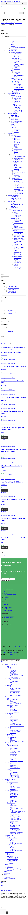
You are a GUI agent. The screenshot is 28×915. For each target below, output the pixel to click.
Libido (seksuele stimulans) (16, 823)
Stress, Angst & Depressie (16, 252)
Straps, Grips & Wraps (16, 125)
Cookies (6, 648)
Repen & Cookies (18, 87)
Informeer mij (4, 437)
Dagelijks (11, 313)
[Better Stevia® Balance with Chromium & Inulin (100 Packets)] (14, 442)
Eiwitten (13, 46)
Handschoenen (14, 119)
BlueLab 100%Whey (15, 691)
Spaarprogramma (8, 610)
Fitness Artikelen (15, 116)
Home (2, 23)
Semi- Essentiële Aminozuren (17, 149)
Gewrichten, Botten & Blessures (18, 811)
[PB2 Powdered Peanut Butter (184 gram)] (11, 360)
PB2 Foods (3, 369)
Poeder (10, 331)
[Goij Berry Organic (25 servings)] (13, 347)
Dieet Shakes (17, 72)
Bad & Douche (14, 196)
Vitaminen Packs (15, 178)
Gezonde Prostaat (14, 814)
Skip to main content (15, 1)
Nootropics (16, 169)
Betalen (5, 596)
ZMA (18, 261)
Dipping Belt (14, 115)
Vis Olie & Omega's (19, 216)
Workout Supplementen (16, 179)
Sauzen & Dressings (19, 89)
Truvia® (3, 432)
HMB (15, 146)
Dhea (15, 212)
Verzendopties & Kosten (10, 594)
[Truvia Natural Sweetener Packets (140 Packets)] (13, 512)
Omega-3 (13, 206)
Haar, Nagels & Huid (19, 236)
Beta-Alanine (17, 139)
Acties (9, 39)
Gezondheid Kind (18, 232)
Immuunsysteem (18, 241)
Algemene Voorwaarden (20, 646)
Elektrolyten (17, 181)
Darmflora (16, 221)
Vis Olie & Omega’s (15, 787)
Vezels (15, 76)
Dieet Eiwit (16, 99)
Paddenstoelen (17, 215)
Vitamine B (16, 264)
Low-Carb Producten (19, 75)
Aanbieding (13, 41)
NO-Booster (20, 193)
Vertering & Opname (19, 255)
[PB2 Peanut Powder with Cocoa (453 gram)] (12, 405)
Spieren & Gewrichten (16, 198)
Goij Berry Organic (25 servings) (11, 352)
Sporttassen (13, 124)
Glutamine (16, 144)
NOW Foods (4, 454)
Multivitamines (17, 262)
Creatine (13, 155)
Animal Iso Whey (14, 692)
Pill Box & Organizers (16, 121)
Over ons (6, 604)
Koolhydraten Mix (18, 167)
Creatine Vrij (20, 192)
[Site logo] (3, 10)
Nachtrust (16, 248)
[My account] (22, 8)
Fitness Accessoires (12, 113)
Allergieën (13, 203)
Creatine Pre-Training (19, 158)
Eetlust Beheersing (18, 59)
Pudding (12, 682)
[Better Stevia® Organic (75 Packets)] (10, 476)
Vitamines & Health (12, 209)
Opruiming (9, 870)
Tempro (12, 689)
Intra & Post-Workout (19, 182)
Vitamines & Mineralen (16, 256)
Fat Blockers (17, 61)
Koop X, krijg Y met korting (18, 47)
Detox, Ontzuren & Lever (16, 808)
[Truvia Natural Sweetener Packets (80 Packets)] (13, 532)
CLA (15, 55)
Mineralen (16, 259)
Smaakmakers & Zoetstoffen (17, 91)
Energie (16, 226)
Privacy (2, 648)
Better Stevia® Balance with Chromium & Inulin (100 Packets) (13, 450)
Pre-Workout (17, 189)
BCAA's (16, 138)
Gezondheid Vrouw (19, 235)
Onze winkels (7, 606)
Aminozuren (14, 135)
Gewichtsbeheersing (19, 227)
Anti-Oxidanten (17, 258)
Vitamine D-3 (17, 267)
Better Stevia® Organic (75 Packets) (12, 482)
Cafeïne (16, 162)
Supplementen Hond (12, 838)
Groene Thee (17, 66)
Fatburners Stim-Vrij (19, 64)
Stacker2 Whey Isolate (15, 688)
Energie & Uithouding (16, 161)
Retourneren (7, 597)
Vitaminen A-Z (17, 268)
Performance (14, 49)
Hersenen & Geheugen (19, 239)
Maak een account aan (6, 890)
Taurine (16, 152)
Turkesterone (17, 176)
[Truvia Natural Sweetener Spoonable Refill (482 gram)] (14, 423)
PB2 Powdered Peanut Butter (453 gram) (14, 397)
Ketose (15, 67)
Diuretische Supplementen (15, 57)
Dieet (12, 70)
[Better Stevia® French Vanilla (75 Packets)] (12, 460)
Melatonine (12, 789)
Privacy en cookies (8, 618)
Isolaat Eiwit (17, 101)
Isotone (15, 164)
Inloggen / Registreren (9, 878)
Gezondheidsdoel (15, 218)
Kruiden (16, 213)
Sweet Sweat (14, 127)
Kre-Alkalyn (17, 159)
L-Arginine (16, 147)
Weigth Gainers (17, 105)
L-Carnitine (17, 69)
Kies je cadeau (7, 608)
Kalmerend (16, 242)
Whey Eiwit (17, 107)
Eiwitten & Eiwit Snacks (14, 93)
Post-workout (12, 311)
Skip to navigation (5, 1)
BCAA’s (12, 716)
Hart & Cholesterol (18, 238)
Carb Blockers (17, 53)
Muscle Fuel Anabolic (15, 695)
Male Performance (15, 170)
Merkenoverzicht (8, 607)
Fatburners (16, 62)
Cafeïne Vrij (20, 190)
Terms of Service (13, 652)
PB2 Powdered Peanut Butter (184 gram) (14, 366)
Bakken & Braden (18, 79)
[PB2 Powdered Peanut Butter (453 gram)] (11, 391)
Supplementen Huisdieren (14, 201)
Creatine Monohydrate (19, 156)
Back (8, 666)
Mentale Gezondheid (19, 247)
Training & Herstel (12, 292)
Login (5, 599)
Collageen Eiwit (18, 98)
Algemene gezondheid (13, 288)
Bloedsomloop (17, 220)
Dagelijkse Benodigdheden (16, 82)
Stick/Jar (16, 130)
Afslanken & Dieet (9, 23)
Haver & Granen (18, 84)
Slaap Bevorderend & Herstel (17, 741)
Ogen (15, 250)
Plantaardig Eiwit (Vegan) (16, 675)
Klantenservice (7, 592)
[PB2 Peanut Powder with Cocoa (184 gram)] (12, 375)
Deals (12, 44)
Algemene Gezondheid (16, 210)
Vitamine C (16, 265)
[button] (8, 359)
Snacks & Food (18, 23)
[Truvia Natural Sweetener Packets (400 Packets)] (13, 493)
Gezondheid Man (18, 233)
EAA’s (11, 717)
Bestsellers (9, 685)
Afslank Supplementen (16, 52)
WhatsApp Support (8, 617)
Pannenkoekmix (18, 86)
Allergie (12, 840)
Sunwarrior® (4, 355)
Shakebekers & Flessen (16, 122)
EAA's (15, 141)
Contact (6, 593)
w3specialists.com (14, 654)
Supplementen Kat (11, 845)
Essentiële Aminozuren (19, 142)
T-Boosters (16, 175)
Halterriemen (14, 118)
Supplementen (14, 199)
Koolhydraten (17, 166)
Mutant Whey (13, 693)
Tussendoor (11, 310)
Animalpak (13, 153)
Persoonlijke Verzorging (13, 195)
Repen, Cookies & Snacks (17, 108)
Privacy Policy (4, 652)
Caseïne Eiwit (17, 96)
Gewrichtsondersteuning (17, 204)
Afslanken (13, 42)
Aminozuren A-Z (18, 136)
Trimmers (16, 132)
